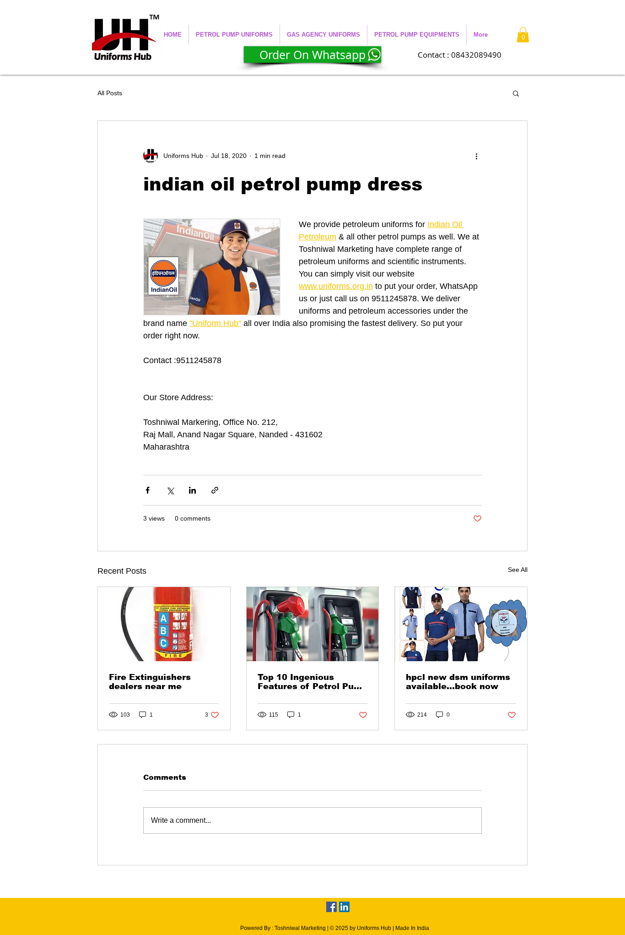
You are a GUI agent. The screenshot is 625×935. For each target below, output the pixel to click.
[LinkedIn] (344, 907)
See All (518, 569)
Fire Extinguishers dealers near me (150, 682)
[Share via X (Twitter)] (170, 490)
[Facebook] (331, 907)
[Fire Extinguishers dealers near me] (164, 624)
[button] (234, 35)
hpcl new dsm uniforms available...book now (458, 682)
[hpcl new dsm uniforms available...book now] (461, 624)
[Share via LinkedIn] (192, 490)
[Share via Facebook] (147, 490)
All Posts (109, 93)
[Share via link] (214, 490)
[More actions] (476, 155)
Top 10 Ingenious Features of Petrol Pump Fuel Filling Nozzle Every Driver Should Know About (312, 682)
